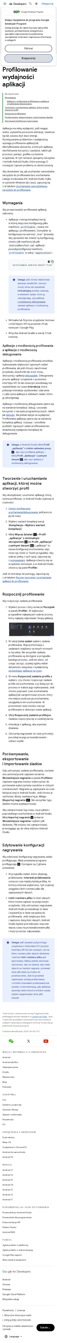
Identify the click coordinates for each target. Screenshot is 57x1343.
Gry (4, 1099)
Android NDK (8, 1232)
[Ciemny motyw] (49, 262)
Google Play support (12, 1255)
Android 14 (7, 1184)
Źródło (5, 1072)
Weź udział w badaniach (14, 1259)
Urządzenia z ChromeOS (14, 1147)
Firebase (6, 1289)
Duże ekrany (8, 1137)
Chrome (6, 1284)
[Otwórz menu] (5, 3)
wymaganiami (17, 560)
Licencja (21, 1310)
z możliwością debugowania (31, 301)
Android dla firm (10, 1062)
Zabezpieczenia (10, 1067)
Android (6, 1057)
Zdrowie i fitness (10, 1109)
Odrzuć (28, 48)
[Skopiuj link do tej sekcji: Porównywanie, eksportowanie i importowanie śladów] (45, 764)
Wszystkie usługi (10, 1299)
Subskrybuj (47, 1327)
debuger (10, 415)
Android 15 (7, 1179)
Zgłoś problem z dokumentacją (17, 1250)
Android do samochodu (13, 1152)
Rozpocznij (28, 58)
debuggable (31, 375)
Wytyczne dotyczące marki (17, 1315)
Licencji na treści (39, 1016)
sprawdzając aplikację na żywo (25, 671)
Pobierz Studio (9, 1227)
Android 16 (7, 1175)
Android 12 (7, 1194)
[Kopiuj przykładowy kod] (52, 262)
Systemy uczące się (11, 1104)
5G (3, 1124)
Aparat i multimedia (12, 1114)
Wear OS (6, 1142)
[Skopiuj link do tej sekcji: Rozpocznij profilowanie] (47, 594)
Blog (4, 1082)
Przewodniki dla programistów (17, 1217)
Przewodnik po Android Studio (17, 1212)
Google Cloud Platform (13, 1294)
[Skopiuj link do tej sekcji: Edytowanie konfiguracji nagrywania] (25, 850)
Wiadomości (8, 1077)
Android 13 (7, 1189)
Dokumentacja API (11, 1222)
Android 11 (7, 1199)
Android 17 (7, 1170)
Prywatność (8, 1119)
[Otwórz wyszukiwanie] (30, 4)
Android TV (7, 1157)
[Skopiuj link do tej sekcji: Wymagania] (25, 203)
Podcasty (6, 1086)
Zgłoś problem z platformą (15, 1245)
